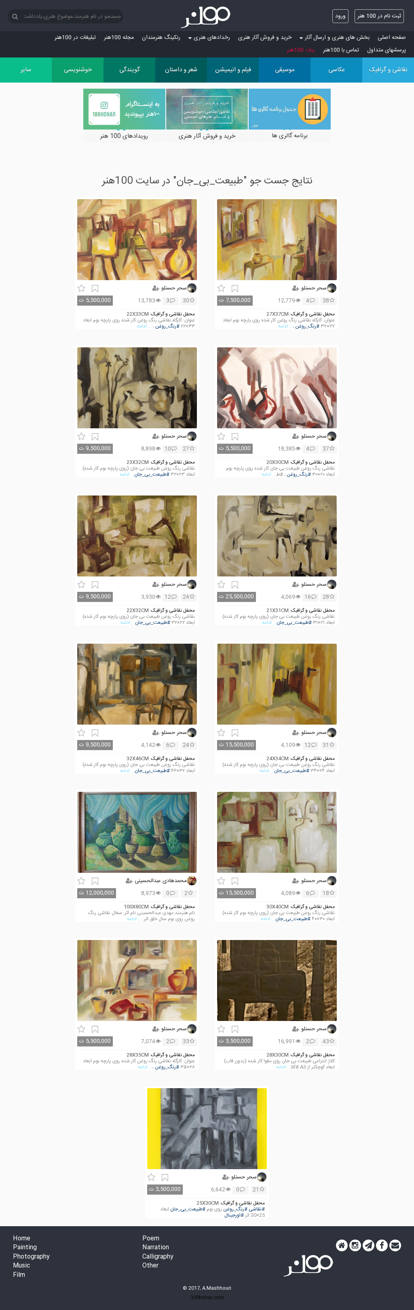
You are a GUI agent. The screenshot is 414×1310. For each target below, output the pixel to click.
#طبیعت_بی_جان (151, 475)
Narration (155, 1248)
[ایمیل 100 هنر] (395, 1246)
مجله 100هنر (119, 38)
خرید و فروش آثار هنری (264, 38)
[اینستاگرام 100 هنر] (355, 1246)
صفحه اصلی (392, 38)
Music (21, 1266)
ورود (340, 16)
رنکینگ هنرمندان (161, 38)
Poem (150, 1239)
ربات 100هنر (301, 50)
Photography (31, 1257)
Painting (25, 1248)
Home (21, 1239)
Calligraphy (157, 1257)
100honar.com (207, 1297)
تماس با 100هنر (341, 50)
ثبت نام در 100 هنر (379, 16)
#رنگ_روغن (307, 326)
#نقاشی (257, 1209)
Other (150, 1266)
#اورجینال (234, 1215)
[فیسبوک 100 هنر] (382, 1246)
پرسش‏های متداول (386, 50)
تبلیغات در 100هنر (75, 38)
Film (19, 1275)
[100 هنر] (207, 17)
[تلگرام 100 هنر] (368, 1246)
